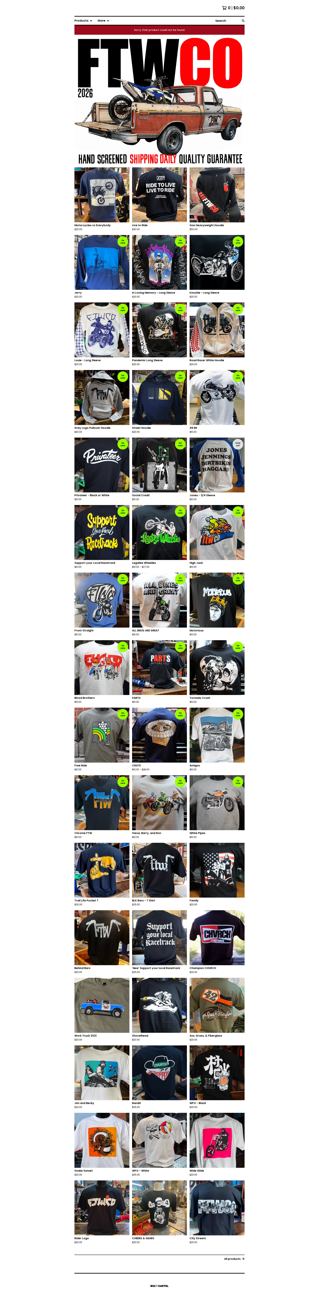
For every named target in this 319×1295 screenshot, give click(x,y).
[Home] (85, 8)
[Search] (243, 21)
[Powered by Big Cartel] (159, 1286)
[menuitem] (83, 21)
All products (232, 1259)
